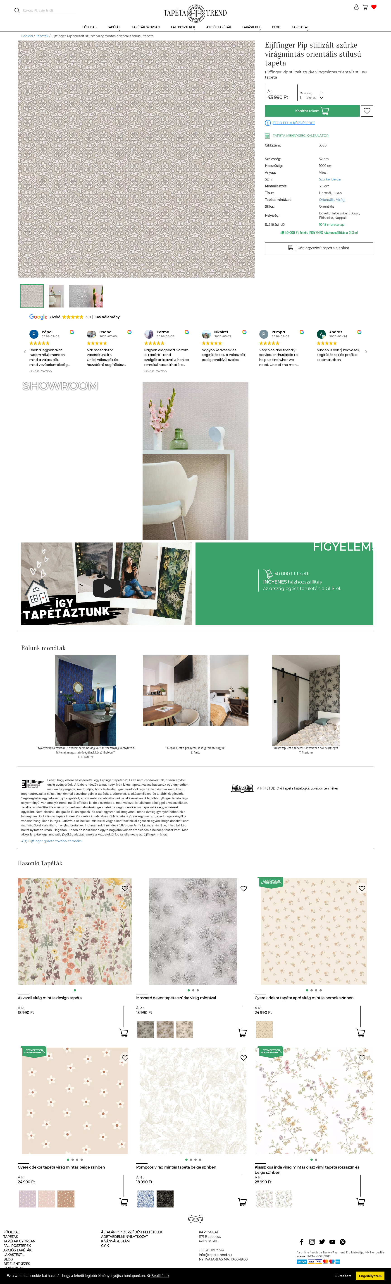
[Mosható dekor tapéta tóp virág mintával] (165, 1029)
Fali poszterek (17, 1246)
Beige (336, 179)
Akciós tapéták (17, 1250)
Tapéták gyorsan (19, 1241)
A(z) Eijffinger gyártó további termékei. (52, 841)
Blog (8, 1259)
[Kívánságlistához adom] (367, 111)
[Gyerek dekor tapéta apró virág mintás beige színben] (264, 1029)
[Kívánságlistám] (374, 7)
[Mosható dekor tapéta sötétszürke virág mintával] (145, 1029)
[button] (366, 351)
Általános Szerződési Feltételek (131, 1232)
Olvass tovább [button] (98, 371)
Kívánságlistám (115, 1241)
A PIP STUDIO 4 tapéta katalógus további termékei (297, 789)
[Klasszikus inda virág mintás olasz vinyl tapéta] (283, 1198)
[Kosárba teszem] (123, 1032)
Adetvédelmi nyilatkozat (124, 1237)
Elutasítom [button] (343, 1276)
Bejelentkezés (16, 1264)
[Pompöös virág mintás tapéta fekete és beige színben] (165, 1198)
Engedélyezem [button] (370, 1276)
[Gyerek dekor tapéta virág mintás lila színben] (27, 1198)
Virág (340, 200)
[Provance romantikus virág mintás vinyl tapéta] (264, 1198)
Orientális (326, 200)
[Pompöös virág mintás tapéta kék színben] (145, 1198)
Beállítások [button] (159, 1276)
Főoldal (27, 36)
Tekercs (310, 97)
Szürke (324, 179)
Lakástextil (13, 1255)
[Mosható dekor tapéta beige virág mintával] (184, 1029)
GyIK (105, 1246)
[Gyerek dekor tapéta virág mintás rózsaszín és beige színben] (46, 1198)
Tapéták (42, 36)
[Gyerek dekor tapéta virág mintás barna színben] (65, 1198)
